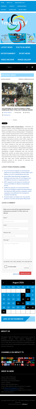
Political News (23, 47)
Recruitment (23, 9)
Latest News (6, 47)
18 (9, 303)
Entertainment (8, 53)
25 (9, 307)
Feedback (3, 6)
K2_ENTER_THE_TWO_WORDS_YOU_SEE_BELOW (17, 261)
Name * (5, 217)
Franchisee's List (20, 2)
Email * (5, 225)
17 (4, 303)
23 (33, 303)
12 (13, 299)
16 (33, 299)
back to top (16, 274)
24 (4, 307)
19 (13, 303)
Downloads (12, 9)
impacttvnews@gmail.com (12, 388)
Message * (6, 240)
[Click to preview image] (17, 94)
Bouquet (3, 9)
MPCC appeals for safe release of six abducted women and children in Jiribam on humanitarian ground (17, 183)
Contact (12, 6)
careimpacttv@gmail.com (10, 390)
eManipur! (25, 404)
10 (4, 299)
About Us (9, 2)
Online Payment (21, 6)
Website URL (7, 232)
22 (28, 303)
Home (2, 2)
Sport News (24, 53)
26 (13, 307)
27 (18, 307)
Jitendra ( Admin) (7, 112)
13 (18, 299)
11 (9, 299)
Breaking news (6, 115)
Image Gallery (24, 60)
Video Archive (7, 60)
